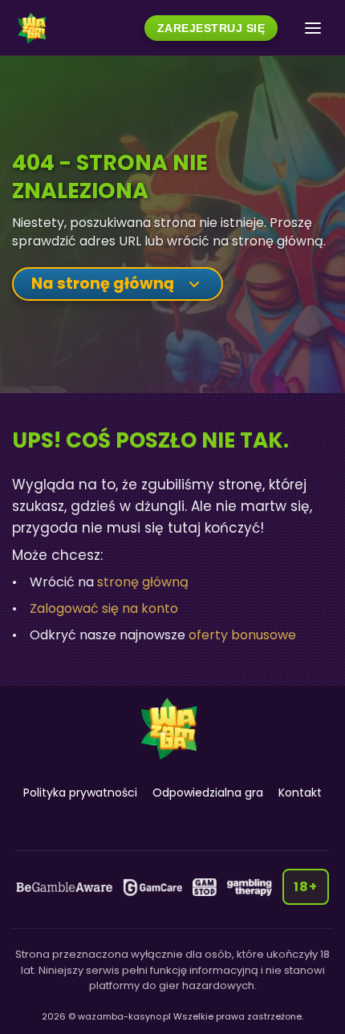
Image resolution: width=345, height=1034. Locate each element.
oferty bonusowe (242, 635)
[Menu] (312, 28)
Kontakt (300, 793)
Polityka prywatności (80, 793)
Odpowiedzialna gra (207, 793)
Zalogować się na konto (104, 608)
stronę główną (143, 582)
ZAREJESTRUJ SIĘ (211, 28)
